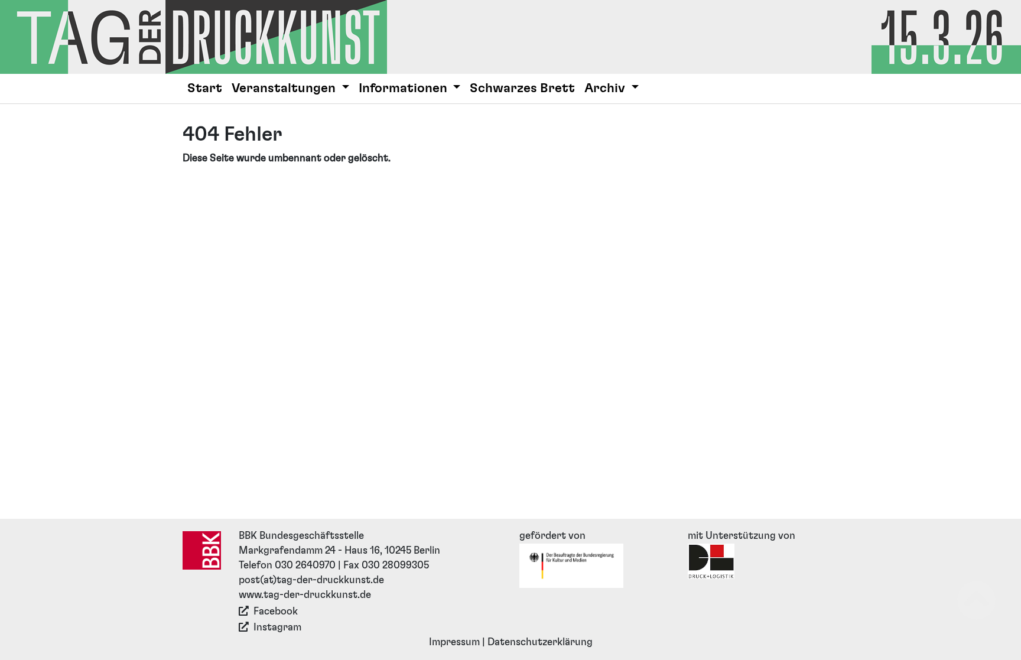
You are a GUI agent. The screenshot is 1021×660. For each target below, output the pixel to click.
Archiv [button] (606, 88)
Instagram (277, 627)
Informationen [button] (404, 88)
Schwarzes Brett (522, 88)
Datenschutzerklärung (540, 642)
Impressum (454, 642)
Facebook (275, 611)
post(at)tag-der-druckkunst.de (311, 580)
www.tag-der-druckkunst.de (305, 595)
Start (204, 88)
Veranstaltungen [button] (285, 88)
